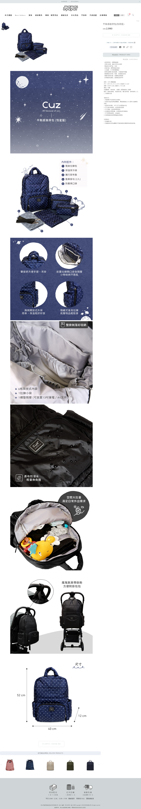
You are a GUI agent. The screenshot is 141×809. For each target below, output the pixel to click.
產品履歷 (114, 47)
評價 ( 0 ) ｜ (110, 42)
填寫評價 (130, 42)
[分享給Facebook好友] (120, 47)
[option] (5, 26)
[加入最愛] (131, 47)
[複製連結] (127, 47)
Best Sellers (20, 15)
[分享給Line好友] (124, 47)
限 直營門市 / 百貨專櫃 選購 (121, 35)
